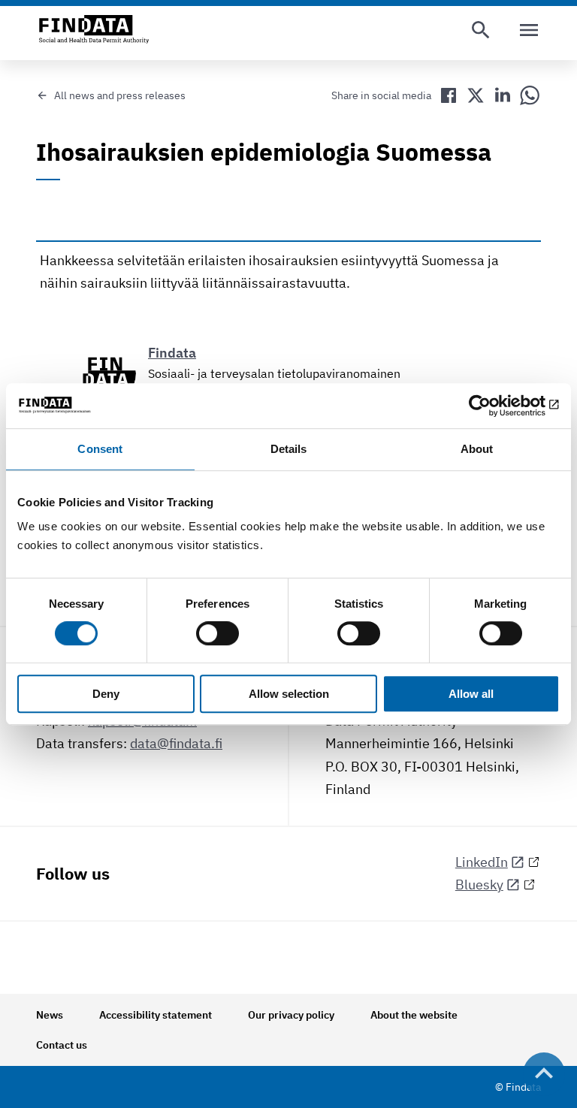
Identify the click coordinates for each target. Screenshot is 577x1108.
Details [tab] (288, 448)
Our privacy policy (291, 1015)
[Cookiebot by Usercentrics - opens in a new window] (494, 405)
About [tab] (477, 448)
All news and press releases (120, 95)
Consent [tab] (99, 448)
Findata (172, 352)
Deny (105, 693)
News (49, 1015)
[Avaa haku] (481, 30)
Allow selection (289, 693)
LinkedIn (481, 862)
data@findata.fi (176, 743)
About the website (414, 1015)
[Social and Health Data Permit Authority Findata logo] (94, 30)
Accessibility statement (155, 1015)
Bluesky (479, 884)
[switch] (217, 634)
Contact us (61, 1045)
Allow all (471, 693)
